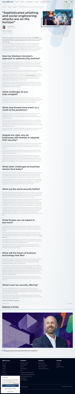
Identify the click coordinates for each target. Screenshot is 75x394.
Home (4, 6)
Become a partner (42, 366)
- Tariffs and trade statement (26, 376)
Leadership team (23, 364)
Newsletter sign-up (60, 366)
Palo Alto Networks (30, 75)
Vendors (4, 368)
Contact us (4, 374)
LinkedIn (58, 363)
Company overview (24, 363)
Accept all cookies (10, 385)
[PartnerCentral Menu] (72, 2)
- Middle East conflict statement (26, 372)
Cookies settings (10, 391)
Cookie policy (16, 383)
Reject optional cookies (10, 388)
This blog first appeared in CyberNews (10, 300)
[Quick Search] (68, 1)
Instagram (58, 364)
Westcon (4, 364)
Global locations (23, 368)
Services (4, 370)
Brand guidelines (24, 386)
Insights (15, 6)
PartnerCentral (41, 363)
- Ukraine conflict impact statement (27, 374)
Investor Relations (24, 379)
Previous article (6, 303)
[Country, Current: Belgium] (66, 1)
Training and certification (43, 368)
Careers (22, 366)
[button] (65, 1)
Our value (4, 363)
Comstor (4, 366)
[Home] (8, 2)
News (9, 6)
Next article (69, 303)
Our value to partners (42, 364)
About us (4, 372)
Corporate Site (23, 378)
